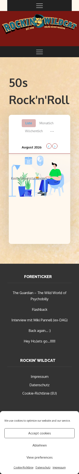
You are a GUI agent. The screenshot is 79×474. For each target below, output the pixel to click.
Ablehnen (39, 445)
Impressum (59, 467)
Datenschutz (43, 467)
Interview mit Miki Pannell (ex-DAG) (39, 320)
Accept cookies (39, 433)
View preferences (40, 457)
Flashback (39, 309)
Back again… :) (40, 330)
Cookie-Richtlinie (23, 467)
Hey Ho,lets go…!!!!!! (39, 341)
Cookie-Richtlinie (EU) (39, 393)
